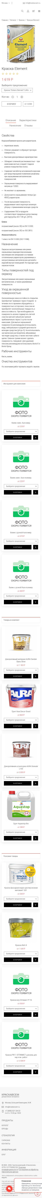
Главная (5, 20)
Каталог (13, 20)
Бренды (5, 1129)
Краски (22, 20)
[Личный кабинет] (26, 11)
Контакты (6, 1144)
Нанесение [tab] (15, 125)
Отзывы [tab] (28, 125)
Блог (4, 1155)
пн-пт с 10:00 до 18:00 (13, 1112)
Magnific (4, 1177)
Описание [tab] (11, 120)
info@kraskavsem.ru (33, 3)
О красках (6, 1140)
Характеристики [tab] (27, 120)
